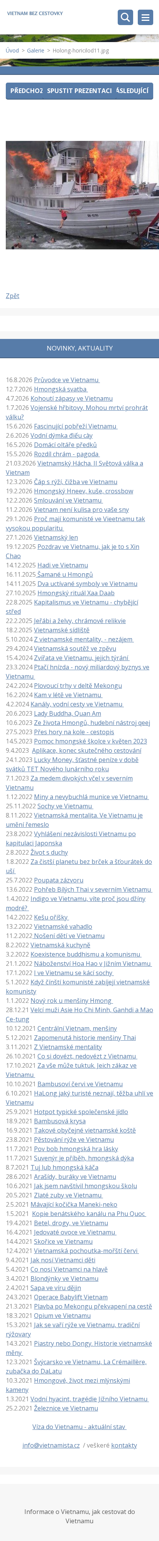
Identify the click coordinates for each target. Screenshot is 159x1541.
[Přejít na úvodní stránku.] (35, 14)
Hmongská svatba (61, 389)
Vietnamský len (56, 537)
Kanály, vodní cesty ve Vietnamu (77, 704)
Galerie (35, 50)
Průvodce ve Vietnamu (67, 380)
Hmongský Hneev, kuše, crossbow (83, 491)
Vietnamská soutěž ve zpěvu (75, 648)
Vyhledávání (125, 17)
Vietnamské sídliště (62, 630)
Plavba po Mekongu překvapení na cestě (93, 1306)
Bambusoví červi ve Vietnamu (80, 1084)
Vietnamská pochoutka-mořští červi (86, 1250)
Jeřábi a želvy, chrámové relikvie (80, 620)
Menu (145, 17)
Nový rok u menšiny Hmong (71, 1000)
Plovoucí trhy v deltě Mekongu (78, 685)
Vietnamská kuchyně (60, 945)
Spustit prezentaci (79, 90)
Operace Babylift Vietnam (71, 1297)
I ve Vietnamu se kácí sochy (74, 973)
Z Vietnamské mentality (68, 1047)
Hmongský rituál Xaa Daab (76, 593)
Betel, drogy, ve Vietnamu (71, 1223)
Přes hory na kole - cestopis (74, 732)
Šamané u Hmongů (64, 574)
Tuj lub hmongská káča (64, 1167)
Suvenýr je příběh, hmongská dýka (84, 1158)
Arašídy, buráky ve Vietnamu (75, 1176)
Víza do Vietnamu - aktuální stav (79, 1426)
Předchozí (28, 90)
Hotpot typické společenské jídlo (81, 1111)
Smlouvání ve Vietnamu (68, 500)
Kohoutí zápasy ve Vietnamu (71, 398)
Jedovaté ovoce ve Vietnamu (75, 1232)
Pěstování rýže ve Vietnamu (74, 1139)
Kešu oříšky (51, 917)
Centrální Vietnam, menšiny (77, 1028)
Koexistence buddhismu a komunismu (86, 954)
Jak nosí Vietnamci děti (62, 1260)
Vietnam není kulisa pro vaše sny (81, 509)
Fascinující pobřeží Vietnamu (76, 426)
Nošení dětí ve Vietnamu (68, 935)
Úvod (12, 50)
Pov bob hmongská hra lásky (76, 1149)
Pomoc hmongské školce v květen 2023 (90, 741)
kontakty (124, 1445)
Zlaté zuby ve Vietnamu (68, 1195)
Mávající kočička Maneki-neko (73, 1204)
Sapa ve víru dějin (55, 1288)
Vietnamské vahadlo (63, 926)
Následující (129, 90)
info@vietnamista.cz (51, 1445)
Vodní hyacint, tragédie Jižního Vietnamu (89, 1399)
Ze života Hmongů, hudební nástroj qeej (92, 722)
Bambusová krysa (60, 1121)
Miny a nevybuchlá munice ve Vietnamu (91, 797)
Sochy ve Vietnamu (65, 806)
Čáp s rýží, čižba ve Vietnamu (75, 482)
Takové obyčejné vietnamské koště (85, 1130)
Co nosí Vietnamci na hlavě (69, 1269)
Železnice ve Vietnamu (66, 1408)
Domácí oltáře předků (65, 444)
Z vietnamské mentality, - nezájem (84, 639)
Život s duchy (49, 852)
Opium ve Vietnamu (62, 1315)
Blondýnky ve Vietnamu (64, 1278)
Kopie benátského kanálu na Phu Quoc (89, 1213)
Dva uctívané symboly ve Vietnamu (87, 583)
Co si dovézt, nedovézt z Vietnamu (87, 1056)
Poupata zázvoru (58, 880)
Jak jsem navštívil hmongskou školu (85, 1186)
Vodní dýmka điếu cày (61, 435)
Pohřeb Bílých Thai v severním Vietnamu (93, 889)
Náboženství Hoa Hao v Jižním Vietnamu (93, 963)
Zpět (12, 295)
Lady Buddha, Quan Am (67, 713)
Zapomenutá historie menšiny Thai (85, 1037)
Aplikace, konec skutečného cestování (86, 750)
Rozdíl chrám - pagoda (67, 454)
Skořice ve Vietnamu (63, 1241)
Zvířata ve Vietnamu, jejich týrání (82, 658)
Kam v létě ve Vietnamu (68, 695)
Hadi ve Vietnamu (62, 565)
